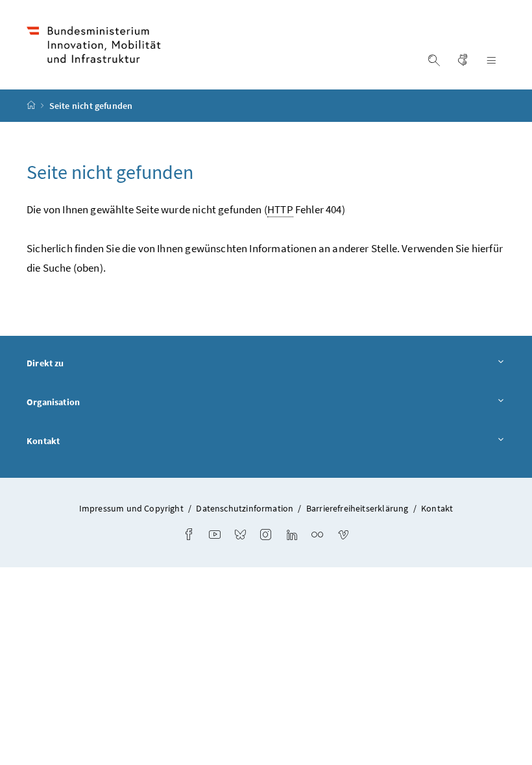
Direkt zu (45, 363)
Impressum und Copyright (131, 508)
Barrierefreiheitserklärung (357, 508)
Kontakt (43, 441)
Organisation (53, 402)
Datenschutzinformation (244, 508)
